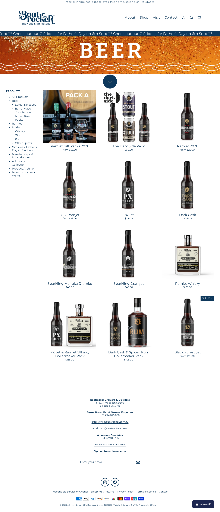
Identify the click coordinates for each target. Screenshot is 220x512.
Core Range (23, 112)
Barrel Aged (23, 108)
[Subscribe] (137, 462)
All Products (20, 97)
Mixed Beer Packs (22, 118)
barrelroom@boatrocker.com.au (110, 428)
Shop (144, 17)
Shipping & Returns (102, 491)
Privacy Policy (125, 491)
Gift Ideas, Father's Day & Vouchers (24, 148)
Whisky (20, 131)
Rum (18, 139)
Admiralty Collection (18, 163)
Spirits (16, 127)
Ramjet (17, 123)
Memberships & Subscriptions (22, 156)
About (130, 17)
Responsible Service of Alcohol (69, 491)
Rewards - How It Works (23, 174)
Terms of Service (146, 491)
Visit (156, 17)
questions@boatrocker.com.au (110, 421)
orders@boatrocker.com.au (110, 444)
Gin (17, 135)
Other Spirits (23, 143)
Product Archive (23, 168)
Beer (15, 100)
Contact (170, 17)
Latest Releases (25, 104)
